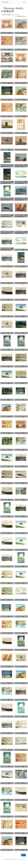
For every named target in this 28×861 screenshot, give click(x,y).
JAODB (11, 166)
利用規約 (14, 859)
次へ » (23, 855)
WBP (26, 66)
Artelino (25, 249)
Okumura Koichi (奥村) (6, 165)
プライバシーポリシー (21, 859)
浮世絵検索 (5, 2)
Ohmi (12, 33)
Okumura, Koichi (4, 33)
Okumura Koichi (18, 249)
